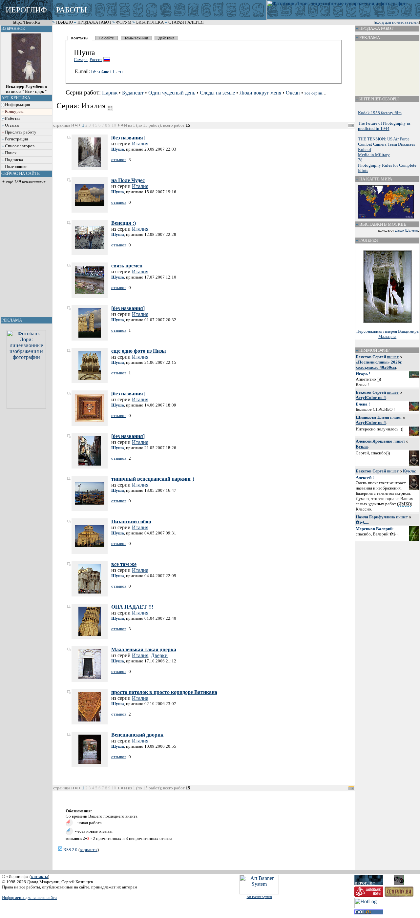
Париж (109, 92)
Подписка (14, 159)
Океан (293, 92)
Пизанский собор (131, 521)
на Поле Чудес (128, 180)
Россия (96, 59)
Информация (17, 104)
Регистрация (16, 139)
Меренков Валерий (374, 528)
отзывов (118, 159)
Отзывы (12, 125)
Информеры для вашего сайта (29, 897)
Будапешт (133, 92)
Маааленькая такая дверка (143, 649)
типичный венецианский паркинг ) (152, 479)
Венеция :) (123, 223)
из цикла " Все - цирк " (26, 89)
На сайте (106, 38)
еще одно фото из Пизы (138, 351)
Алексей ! (365, 477)
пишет (393, 356)
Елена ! (363, 404)
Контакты (79, 38)
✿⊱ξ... (362, 522)
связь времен (126, 265)
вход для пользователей (397, 22)
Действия (166, 38)
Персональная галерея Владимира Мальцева (387, 334)
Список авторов (19, 146)
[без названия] (128, 137)
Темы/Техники (136, 38)
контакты (39, 876)
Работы (12, 118)
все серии (313, 93)
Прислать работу (20, 132)
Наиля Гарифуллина (375, 516)
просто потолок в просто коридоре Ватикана (164, 692)
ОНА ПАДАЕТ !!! (132, 607)
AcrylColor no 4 (371, 397)
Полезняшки (16, 166)
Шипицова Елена (372, 417)
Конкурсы (14, 111)
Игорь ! (363, 373)
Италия (140, 143)
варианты (88, 849)
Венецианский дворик (137, 735)
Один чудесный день (171, 92)
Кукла (362, 446)
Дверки (159, 655)
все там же (123, 564)
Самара (81, 59)
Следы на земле (217, 92)
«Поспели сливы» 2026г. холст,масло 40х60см (379, 365)
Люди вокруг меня (260, 92)
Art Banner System (259, 897)
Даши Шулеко (406, 230)
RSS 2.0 (69, 849)
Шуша (117, 149)
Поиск (10, 153)
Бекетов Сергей (371, 356)
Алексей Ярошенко (374, 441)
